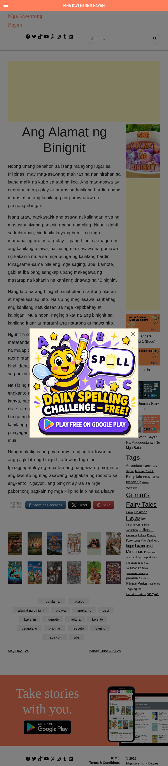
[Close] (133, 334)
